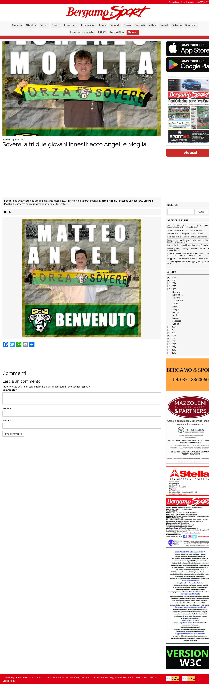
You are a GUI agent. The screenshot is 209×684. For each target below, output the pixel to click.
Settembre (177, 300)
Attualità (31, 25)
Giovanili (140, 25)
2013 (174, 350)
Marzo (175, 318)
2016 (174, 341)
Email (5, 420)
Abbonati (133, 32)
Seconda (115, 25)
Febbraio (176, 320)
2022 (173, 289)
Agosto (175, 303)
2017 (174, 338)
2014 (174, 347)
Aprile (175, 315)
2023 (174, 286)
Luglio (175, 306)
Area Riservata (187, 2)
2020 (174, 329)
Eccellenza (70, 25)
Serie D (56, 25)
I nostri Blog (117, 32)
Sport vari (191, 25)
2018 (174, 335)
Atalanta (17, 25)
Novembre (177, 294)
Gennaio (176, 323)
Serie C (44, 25)
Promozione (88, 25)
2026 (174, 277)
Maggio (175, 312)
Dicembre (177, 292)
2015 (174, 344)
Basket (164, 25)
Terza (127, 25)
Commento (9, 389)
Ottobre (176, 297)
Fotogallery (174, 2)
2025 (174, 280)
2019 (174, 332)
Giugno (175, 309)
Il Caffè (102, 32)
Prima (102, 25)
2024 (174, 283)
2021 (174, 326)
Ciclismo (177, 25)
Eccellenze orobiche (82, 32)
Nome (5, 408)
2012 (174, 352)
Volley (152, 25)
